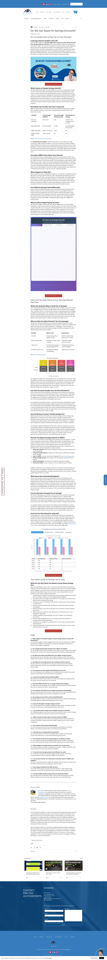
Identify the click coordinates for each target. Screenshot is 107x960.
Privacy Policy (49, 958)
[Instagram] (50, 4)
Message (67, 908)
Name (46, 908)
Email (46, 913)
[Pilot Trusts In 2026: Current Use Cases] (53, 866)
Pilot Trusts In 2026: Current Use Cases (53, 873)
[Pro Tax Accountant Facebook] (46, 4)
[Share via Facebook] (31, 847)
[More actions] (75, 27)
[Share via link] (40, 847)
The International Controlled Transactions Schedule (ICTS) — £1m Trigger (73, 873)
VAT (62, 18)
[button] (81, 18)
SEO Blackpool (67, 949)
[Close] (105, 958)
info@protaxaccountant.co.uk (54, 898)
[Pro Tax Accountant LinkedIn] (48, 4)
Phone (46, 919)
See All (81, 858)
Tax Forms (51, 18)
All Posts (26, 18)
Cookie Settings (94, 958)
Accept (101, 958)
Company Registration (36, 18)
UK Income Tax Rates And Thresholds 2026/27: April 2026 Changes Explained (32, 873)
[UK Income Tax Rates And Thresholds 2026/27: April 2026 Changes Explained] (33, 866)
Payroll (57, 18)
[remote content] (53, 254)
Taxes (45, 18)
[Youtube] (44, 4)
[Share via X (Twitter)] (34, 847)
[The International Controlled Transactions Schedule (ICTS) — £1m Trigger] (74, 866)
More (67, 18)
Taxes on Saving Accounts (36, 840)
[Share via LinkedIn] (37, 847)
